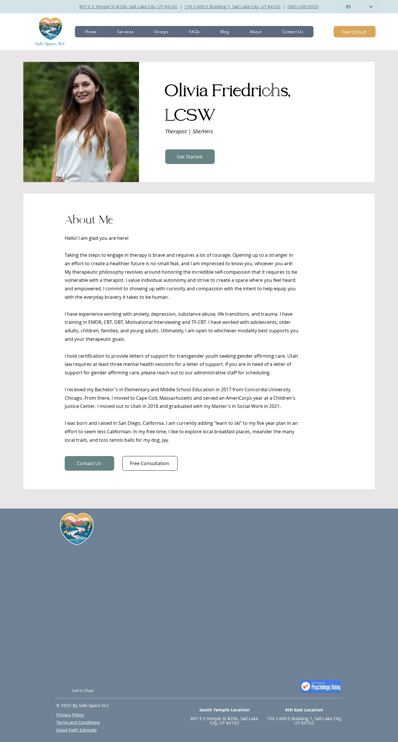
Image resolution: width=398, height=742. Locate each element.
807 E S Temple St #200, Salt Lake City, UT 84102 (128, 6)
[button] (125, 31)
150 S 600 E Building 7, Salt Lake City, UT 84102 (232, 6)
